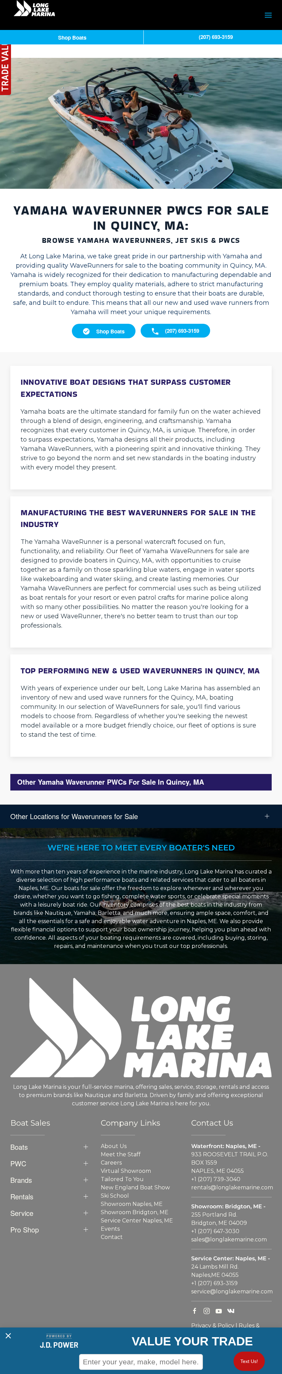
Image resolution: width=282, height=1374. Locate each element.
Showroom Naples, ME (132, 1204)
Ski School (115, 1195)
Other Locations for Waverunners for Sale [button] (74, 816)
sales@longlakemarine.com (229, 1239)
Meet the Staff (121, 1154)
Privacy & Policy (212, 1325)
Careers (111, 1162)
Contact (112, 1237)
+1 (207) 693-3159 (214, 1283)
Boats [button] (19, 1147)
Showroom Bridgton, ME (135, 1212)
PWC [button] (18, 1163)
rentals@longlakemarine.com (232, 1187)
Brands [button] (21, 1180)
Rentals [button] (21, 1196)
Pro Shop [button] (24, 1229)
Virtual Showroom (126, 1171)
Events (110, 1229)
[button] (268, 15)
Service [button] (21, 1213)
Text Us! (249, 1361)
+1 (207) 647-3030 (215, 1231)
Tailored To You (122, 1179)
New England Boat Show (135, 1187)
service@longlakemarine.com (232, 1291)
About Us (114, 1146)
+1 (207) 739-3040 (215, 1179)
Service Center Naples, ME (137, 1220)
